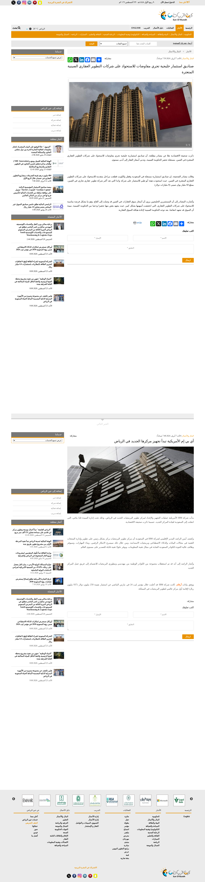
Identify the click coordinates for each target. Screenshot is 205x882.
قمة (127, 855)
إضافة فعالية (56, 125)
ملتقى (126, 832)
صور (36, 829)
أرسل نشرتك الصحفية (182, 43)
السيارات (83, 34)
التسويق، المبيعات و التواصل (87, 823)
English (135, 28)
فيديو (36, 832)
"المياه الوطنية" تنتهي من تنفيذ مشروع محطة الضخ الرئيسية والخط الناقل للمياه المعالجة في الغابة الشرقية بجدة (33, 281)
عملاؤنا (35, 826)
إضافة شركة (56, 120)
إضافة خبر (57, 115)
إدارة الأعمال (93, 816)
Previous (191, 799)
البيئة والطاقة (162, 34)
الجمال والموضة (62, 34)
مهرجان (126, 839)
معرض (126, 836)
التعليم (65, 820)
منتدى (126, 842)
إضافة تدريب (56, 130)
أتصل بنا (34, 836)
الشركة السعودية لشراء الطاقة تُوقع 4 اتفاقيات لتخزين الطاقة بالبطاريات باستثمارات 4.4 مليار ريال (33, 264)
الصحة (65, 832)
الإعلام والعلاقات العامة (59, 836)
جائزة (127, 816)
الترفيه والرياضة (61, 823)
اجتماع (126, 829)
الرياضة (74, 34)
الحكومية (187, 34)
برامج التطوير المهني (120, 848)
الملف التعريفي (31, 823)
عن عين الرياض (33, 810)
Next (13, 799)
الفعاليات (170, 28)
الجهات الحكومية (61, 829)
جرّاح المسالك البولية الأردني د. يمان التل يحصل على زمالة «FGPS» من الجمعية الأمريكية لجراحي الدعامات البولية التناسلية (31, 567)
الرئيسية (188, 28)
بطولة (126, 823)
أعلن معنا (183, 2)
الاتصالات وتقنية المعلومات (57, 842)
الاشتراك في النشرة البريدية (60, 2)
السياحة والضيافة (148, 34)
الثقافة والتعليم (95, 34)
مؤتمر (126, 826)
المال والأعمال (176, 34)
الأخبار (179, 28)
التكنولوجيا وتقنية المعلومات (128, 34)
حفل (127, 820)
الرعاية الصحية (109, 34)
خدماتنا (58, 51)
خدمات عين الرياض (30, 820)
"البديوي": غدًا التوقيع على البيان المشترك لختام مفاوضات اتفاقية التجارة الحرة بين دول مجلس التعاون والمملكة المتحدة (32, 149)
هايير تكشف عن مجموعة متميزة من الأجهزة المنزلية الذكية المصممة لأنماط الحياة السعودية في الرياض (33, 299)
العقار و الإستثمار (91, 826)
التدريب (147, 28)
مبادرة (126, 845)
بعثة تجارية (125, 858)
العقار (65, 839)
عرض (126, 852)
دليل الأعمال (158, 28)
